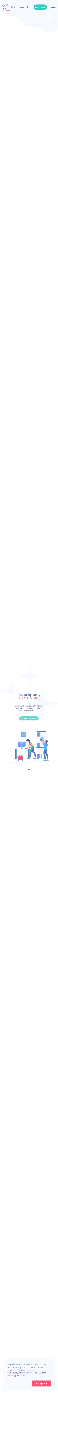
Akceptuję (41, 1383)
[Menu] (53, 7)
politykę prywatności (17, 1375)
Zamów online (40, 7)
